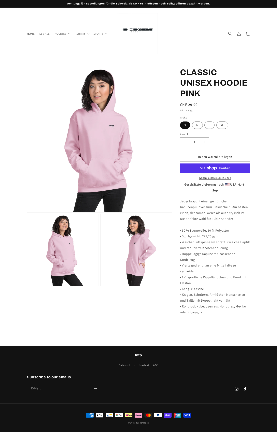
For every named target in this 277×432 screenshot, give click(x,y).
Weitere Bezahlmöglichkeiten (215, 177)
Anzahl (184, 134)
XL (222, 125)
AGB (156, 365)
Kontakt (144, 365)
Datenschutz (126, 365)
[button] (62, 33)
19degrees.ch (142, 422)
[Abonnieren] (95, 388)
